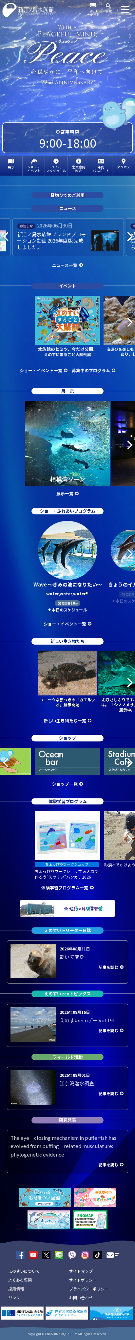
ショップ (67, 738)
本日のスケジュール (69, 609)
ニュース (67, 208)
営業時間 (70, 131)
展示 (11, 166)
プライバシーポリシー (88, 1288)
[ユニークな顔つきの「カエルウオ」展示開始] (67, 673)
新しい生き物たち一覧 (65, 720)
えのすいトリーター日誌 (67, 930)
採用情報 (16, 1288)
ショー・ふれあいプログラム (67, 511)
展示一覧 (64, 493)
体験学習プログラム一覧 (64, 887)
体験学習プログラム (67, 801)
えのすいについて (24, 1271)
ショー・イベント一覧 (41, 370)
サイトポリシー (83, 1280)
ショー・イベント (33, 168)
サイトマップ (81, 1271)
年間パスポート (101, 168)
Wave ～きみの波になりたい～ (67, 589)
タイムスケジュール (56, 168)
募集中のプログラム (91, 370)
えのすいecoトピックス (67, 993)
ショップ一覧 (65, 784)
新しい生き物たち (67, 641)
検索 (108, 11)
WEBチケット (93, 13)
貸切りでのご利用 (67, 195)
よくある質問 (20, 1280)
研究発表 (67, 1120)
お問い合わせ (81, 1297)
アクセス (123, 166)
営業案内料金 (78, 168)
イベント (67, 286)
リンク (14, 1297)
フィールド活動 (68, 1057)
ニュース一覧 (64, 265)
